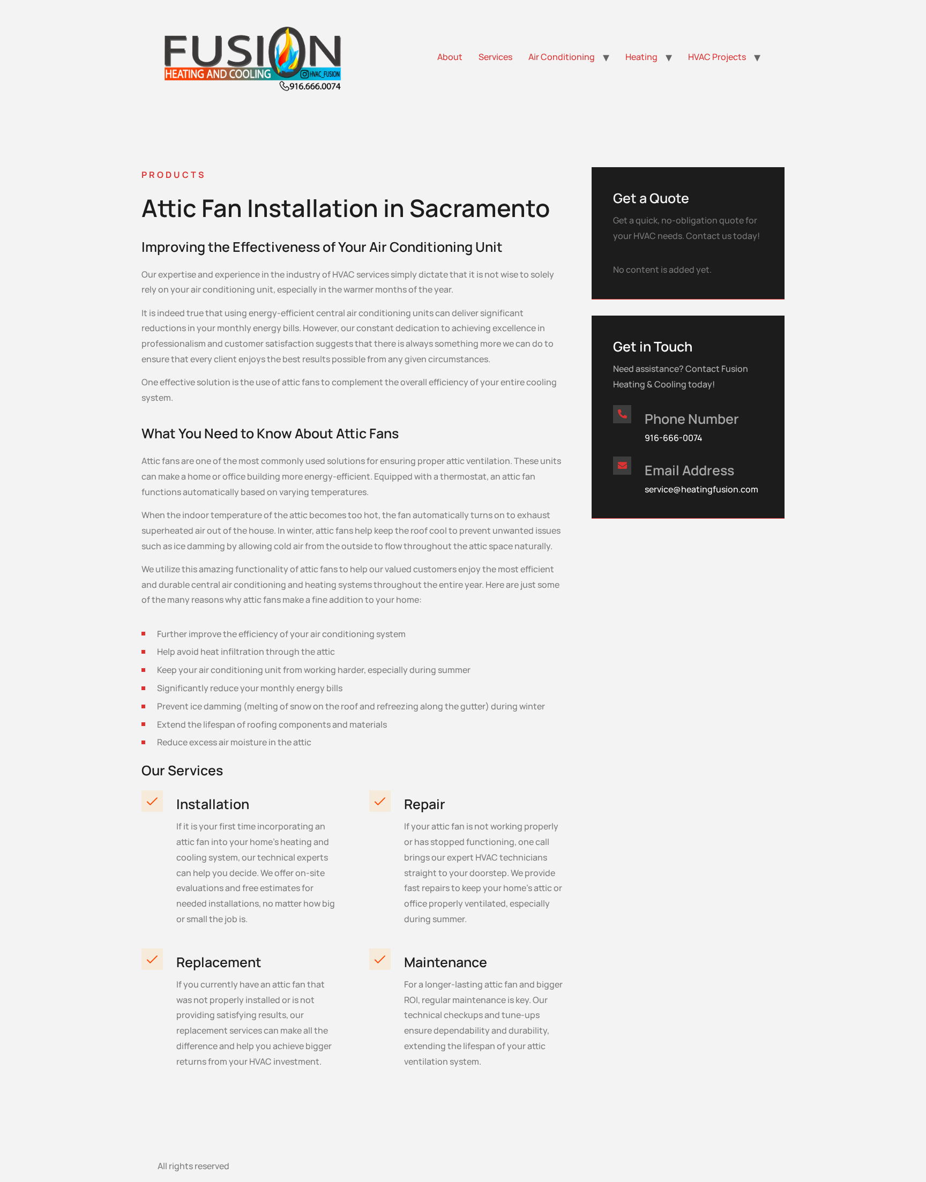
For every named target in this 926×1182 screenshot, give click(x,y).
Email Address (689, 470)
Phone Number (692, 418)
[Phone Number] (622, 414)
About (449, 57)
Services (495, 57)
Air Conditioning (561, 57)
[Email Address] (622, 466)
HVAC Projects (717, 57)
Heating (641, 57)
